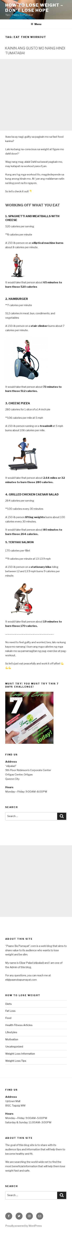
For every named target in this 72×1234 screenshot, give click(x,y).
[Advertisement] (36, 95)
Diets (8, 1004)
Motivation (11, 1039)
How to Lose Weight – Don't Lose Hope (34, 8)
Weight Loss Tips (15, 1060)
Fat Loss (10, 1010)
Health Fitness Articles (19, 1025)
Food (8, 1018)
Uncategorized (14, 1046)
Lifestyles (11, 1032)
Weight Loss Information (20, 1053)
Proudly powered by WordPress (23, 1225)
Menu (37, 24)
